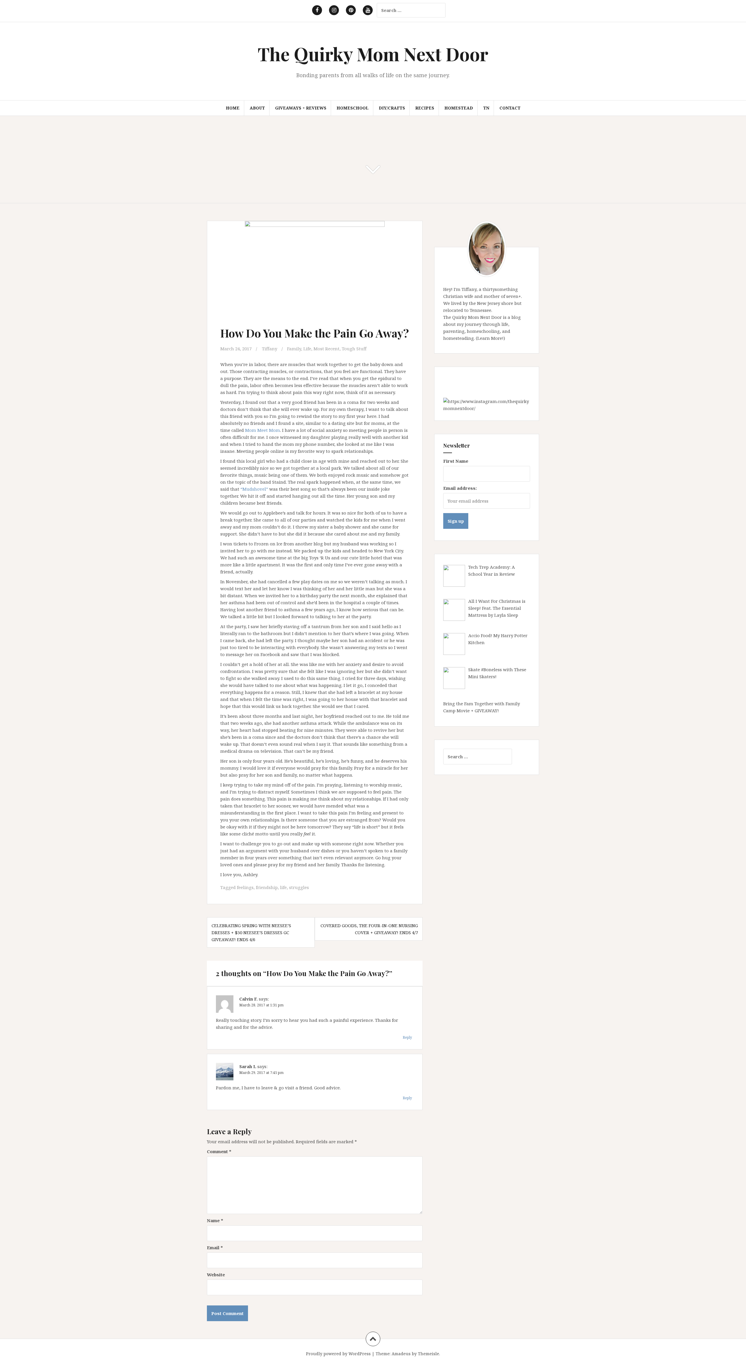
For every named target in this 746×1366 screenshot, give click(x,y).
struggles (299, 887)
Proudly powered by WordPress (338, 1353)
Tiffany (269, 348)
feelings (245, 887)
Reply (407, 1037)
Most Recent (326, 348)
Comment (219, 1151)
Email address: (460, 488)
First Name (455, 461)
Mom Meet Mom (262, 430)
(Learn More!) (490, 338)
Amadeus (401, 1353)
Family (294, 348)
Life (307, 348)
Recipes (424, 108)
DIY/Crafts (392, 108)
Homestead (458, 108)
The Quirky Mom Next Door (373, 54)
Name (215, 1220)
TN (486, 108)
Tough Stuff (354, 348)
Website (216, 1274)
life (283, 887)
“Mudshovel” (254, 489)
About (257, 108)
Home (233, 108)
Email (215, 1247)
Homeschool (353, 108)
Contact (509, 108)
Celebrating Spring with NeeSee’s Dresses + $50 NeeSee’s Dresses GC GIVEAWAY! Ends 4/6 (251, 932)
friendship (267, 887)
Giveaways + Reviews (300, 108)
